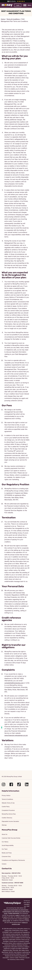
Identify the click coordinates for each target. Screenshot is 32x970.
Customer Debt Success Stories (11, 838)
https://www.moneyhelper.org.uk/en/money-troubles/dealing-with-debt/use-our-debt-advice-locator (16, 911)
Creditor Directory (7, 817)
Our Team (4, 849)
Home (3, 19)
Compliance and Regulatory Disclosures (13, 860)
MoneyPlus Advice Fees (9, 814)
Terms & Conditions (13, 19)
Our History (5, 841)
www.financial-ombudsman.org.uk (16, 735)
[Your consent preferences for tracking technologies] (1, 727)
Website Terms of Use (8, 803)
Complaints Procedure (8, 810)
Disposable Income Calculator (10, 821)
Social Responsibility (8, 845)
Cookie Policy (6, 806)
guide (17, 915)
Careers (4, 864)
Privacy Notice (6, 795)
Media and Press (7, 853)
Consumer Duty (6, 856)
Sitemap (4, 825)
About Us (4, 834)
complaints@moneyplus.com (14, 683)
